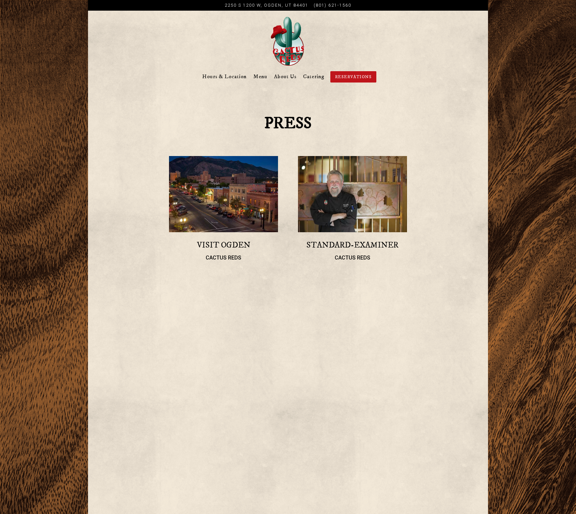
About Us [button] (285, 76)
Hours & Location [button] (224, 76)
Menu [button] (260, 76)
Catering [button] (313, 76)
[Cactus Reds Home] (288, 41)
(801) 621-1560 (332, 5)
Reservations (353, 77)
